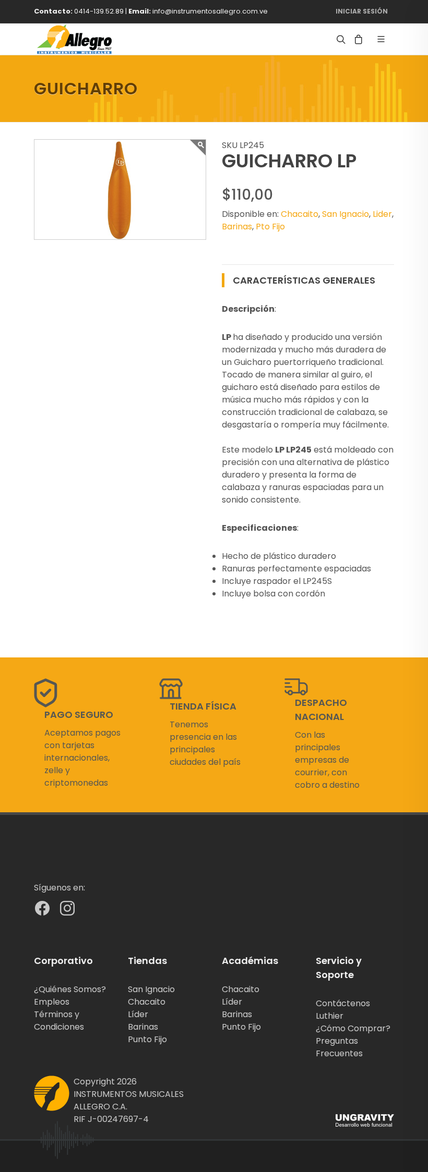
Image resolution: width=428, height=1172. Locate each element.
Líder (138, 1014)
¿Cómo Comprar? (353, 1028)
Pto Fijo (270, 227)
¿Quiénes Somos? (70, 989)
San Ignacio (345, 214)
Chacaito (299, 214)
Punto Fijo (147, 1039)
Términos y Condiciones (59, 1020)
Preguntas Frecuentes (339, 1047)
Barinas (237, 227)
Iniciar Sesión (362, 11)
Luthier (329, 1016)
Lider (382, 214)
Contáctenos (343, 1003)
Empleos (51, 1002)
